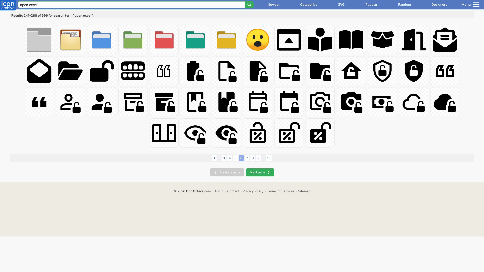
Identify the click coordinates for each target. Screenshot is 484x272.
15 (269, 158)
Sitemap (304, 191)
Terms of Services (280, 191)
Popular (371, 4)
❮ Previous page (227, 172)
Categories (308, 4)
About (219, 191)
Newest (273, 4)
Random (404, 4)
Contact (233, 191)
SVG (341, 4)
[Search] (249, 4)
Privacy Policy (253, 191)
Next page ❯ (260, 172)
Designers (439, 4)
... (219, 158)
